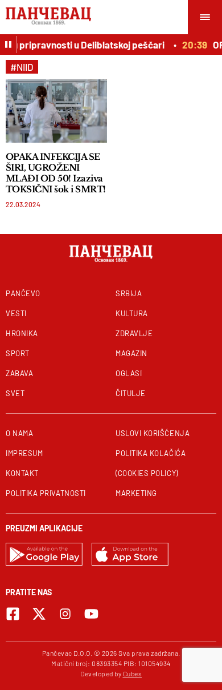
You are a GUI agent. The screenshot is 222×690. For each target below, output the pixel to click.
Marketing (136, 493)
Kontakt (22, 473)
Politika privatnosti (46, 493)
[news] (56, 111)
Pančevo (23, 293)
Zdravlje (134, 333)
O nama (19, 433)
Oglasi (129, 373)
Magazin (131, 353)
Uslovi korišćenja (153, 433)
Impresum (24, 453)
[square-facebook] (13, 614)
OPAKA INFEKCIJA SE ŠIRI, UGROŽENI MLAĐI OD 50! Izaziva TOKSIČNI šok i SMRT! (56, 173)
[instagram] (65, 614)
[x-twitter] (39, 614)
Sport (18, 353)
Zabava (19, 373)
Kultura (132, 313)
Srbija (129, 293)
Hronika (22, 333)
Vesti (16, 313)
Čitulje (131, 393)
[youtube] (91, 614)
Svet (15, 393)
